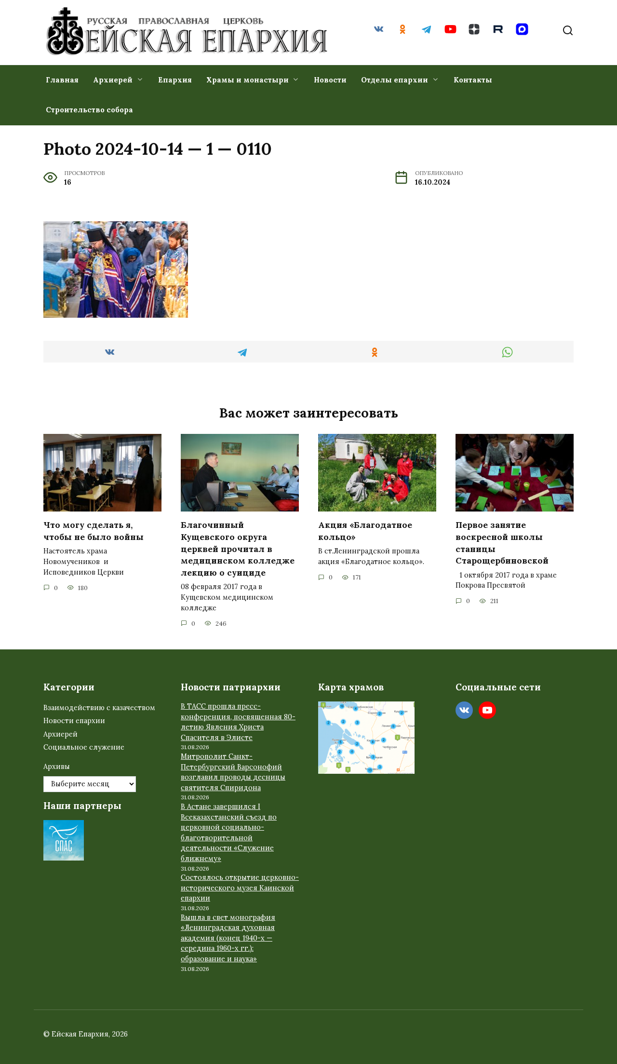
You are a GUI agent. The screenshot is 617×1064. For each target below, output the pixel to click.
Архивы (56, 766)
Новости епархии (74, 720)
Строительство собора (89, 109)
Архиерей (113, 79)
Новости (330, 79)
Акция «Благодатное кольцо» (365, 530)
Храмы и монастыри (247, 79)
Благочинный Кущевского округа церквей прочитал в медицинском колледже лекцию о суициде (238, 548)
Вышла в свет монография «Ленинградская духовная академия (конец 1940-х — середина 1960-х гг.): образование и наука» (228, 938)
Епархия (175, 79)
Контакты (473, 79)
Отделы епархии (394, 79)
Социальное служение (83, 747)
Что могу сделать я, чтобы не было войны (93, 530)
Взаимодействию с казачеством (99, 707)
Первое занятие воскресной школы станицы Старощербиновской (502, 542)
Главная (62, 79)
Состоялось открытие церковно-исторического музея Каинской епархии (240, 887)
